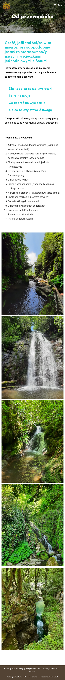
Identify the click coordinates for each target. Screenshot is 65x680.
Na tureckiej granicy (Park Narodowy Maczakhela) (34, 192)
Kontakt (32, 671)
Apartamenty (17, 668)
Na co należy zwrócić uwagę (30, 109)
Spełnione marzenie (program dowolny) (28, 197)
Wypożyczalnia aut (50, 668)
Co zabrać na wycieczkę (27, 102)
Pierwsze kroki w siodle (21, 214)
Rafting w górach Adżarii (20, 218)
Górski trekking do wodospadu (24, 201)
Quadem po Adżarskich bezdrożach (26, 205)
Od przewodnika (33, 668)
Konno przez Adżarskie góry (23, 210)
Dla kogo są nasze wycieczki (30, 88)
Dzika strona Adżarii (18, 179)
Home (6, 668)
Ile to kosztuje (19, 95)
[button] (32, 88)
